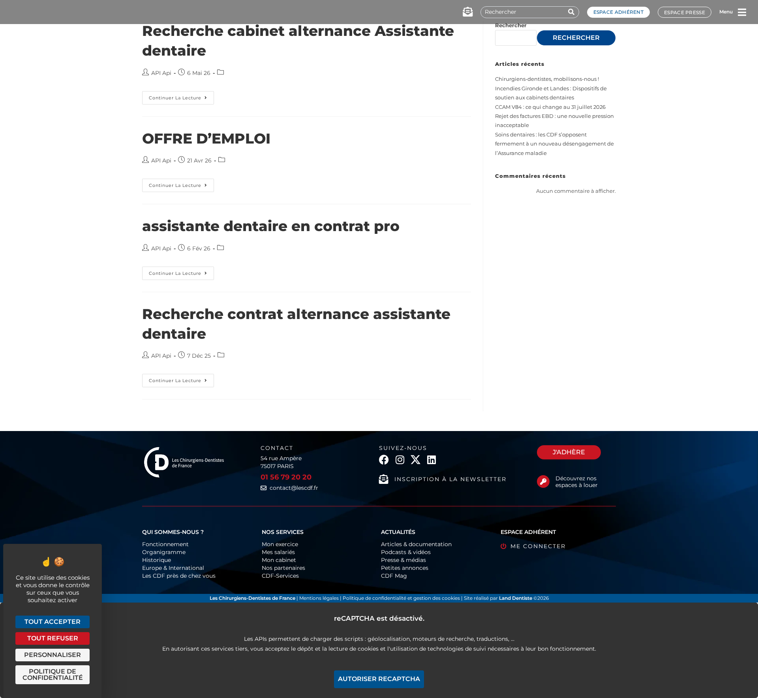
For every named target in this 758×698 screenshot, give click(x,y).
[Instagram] (400, 460)
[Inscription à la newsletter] (383, 479)
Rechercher (511, 25)
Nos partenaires (283, 567)
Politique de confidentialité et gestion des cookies (401, 598)
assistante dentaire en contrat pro (271, 226)
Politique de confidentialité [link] (53, 674)
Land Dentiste (515, 598)
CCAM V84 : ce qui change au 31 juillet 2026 (550, 107)
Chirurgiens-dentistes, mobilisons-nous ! (547, 79)
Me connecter (538, 546)
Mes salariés (278, 552)
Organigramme (164, 552)
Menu (726, 12)
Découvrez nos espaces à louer (576, 482)
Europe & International (173, 567)
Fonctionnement (165, 544)
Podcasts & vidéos (406, 552)
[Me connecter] (504, 546)
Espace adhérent (618, 12)
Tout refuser (52, 638)
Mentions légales (319, 598)
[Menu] (742, 12)
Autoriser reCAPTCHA (379, 679)
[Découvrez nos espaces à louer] (543, 481)
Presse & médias (403, 560)
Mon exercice (280, 544)
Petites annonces (404, 567)
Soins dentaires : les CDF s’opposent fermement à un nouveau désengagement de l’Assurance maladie (554, 143)
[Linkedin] (431, 460)
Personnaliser (52, 655)
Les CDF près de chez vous (179, 575)
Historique (156, 560)
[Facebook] (384, 460)
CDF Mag (394, 575)
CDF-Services (280, 575)
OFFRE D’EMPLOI (206, 138)
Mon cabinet (279, 560)
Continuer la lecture (181, 96)
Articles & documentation (416, 544)
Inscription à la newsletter (450, 479)
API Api (161, 73)
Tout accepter (52, 621)
